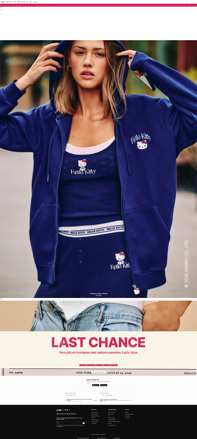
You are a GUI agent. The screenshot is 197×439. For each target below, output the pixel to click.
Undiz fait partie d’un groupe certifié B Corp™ (110, 399)
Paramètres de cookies (111, 425)
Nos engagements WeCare (129, 414)
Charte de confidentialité (112, 419)
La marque (126, 412)
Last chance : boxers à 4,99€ (101, 438)
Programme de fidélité (94, 421)
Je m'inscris (95, 400)
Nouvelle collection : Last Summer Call (83, 438)
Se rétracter (93, 417)
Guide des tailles (93, 423)
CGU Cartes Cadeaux (111, 417)
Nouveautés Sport (117, 438)
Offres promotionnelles (111, 412)
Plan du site (110, 423)
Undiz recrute (127, 417)
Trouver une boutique (94, 412)
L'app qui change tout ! (94, 419)
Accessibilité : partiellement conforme (114, 421)
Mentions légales (110, 414)
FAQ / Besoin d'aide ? (94, 414)
